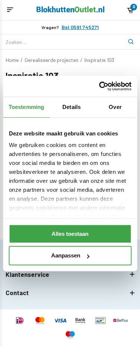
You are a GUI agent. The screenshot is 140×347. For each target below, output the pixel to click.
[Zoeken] (126, 41)
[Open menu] (10, 10)
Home (12, 60)
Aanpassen (65, 256)
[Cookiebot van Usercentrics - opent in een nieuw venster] (99, 86)
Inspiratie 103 (99, 60)
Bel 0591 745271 (80, 27)
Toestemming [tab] (26, 107)
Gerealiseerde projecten (51, 60)
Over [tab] (115, 107)
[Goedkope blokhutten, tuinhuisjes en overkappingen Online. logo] (71, 10)
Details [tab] (71, 107)
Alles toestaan (70, 234)
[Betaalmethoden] (19, 321)
